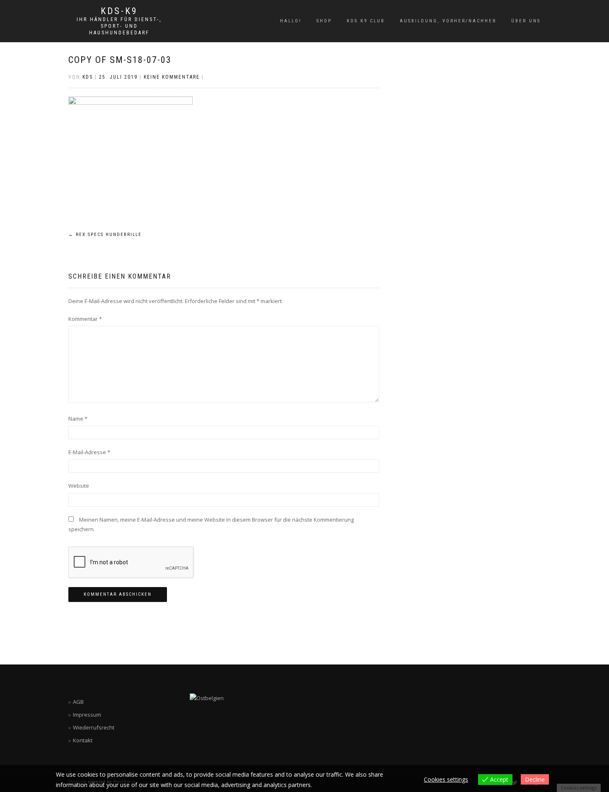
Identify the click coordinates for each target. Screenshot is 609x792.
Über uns (526, 21)
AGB (78, 701)
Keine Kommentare (172, 77)
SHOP (324, 21)
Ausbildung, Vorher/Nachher (448, 21)
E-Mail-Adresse (89, 452)
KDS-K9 (119, 11)
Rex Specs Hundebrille (105, 234)
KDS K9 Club (366, 21)
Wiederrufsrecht (93, 727)
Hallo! (291, 21)
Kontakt (82, 740)
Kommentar (85, 319)
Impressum (87, 714)
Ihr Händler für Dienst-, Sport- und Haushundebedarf (119, 26)
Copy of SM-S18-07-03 (120, 60)
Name (77, 418)
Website (78, 485)
